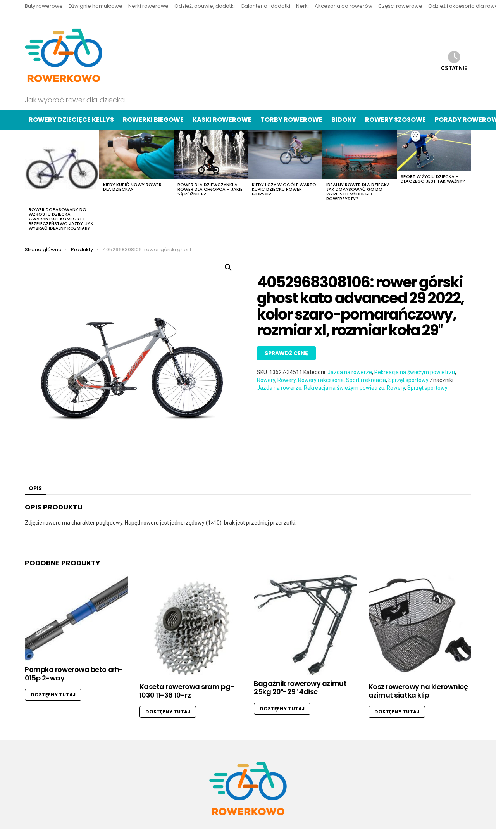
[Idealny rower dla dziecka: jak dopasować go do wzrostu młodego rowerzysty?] (359, 154)
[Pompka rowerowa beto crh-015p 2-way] (76, 618)
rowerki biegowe (153, 119)
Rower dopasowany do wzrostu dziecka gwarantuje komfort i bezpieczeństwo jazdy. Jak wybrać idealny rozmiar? (61, 218)
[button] (228, 268)
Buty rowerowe (44, 6)
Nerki (302, 6)
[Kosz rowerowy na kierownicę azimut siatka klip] (420, 626)
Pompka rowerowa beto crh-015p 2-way (74, 674)
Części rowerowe (400, 6)
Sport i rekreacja (366, 380)
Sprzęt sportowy (408, 380)
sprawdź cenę (286, 353)
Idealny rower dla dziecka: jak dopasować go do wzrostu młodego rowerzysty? (358, 191)
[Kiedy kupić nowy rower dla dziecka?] (136, 154)
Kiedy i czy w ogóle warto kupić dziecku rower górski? (284, 189)
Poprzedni (29, 182)
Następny (467, 182)
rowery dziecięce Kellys (71, 119)
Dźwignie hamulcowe (95, 6)
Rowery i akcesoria (321, 380)
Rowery (266, 380)
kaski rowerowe (222, 119)
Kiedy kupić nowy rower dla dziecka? (132, 186)
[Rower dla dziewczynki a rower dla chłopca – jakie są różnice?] (211, 154)
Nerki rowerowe (148, 6)
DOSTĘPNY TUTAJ (53, 694)
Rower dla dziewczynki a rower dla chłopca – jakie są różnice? (210, 189)
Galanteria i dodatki (265, 6)
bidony (343, 119)
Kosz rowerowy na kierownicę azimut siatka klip (418, 691)
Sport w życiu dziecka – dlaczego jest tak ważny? (433, 178)
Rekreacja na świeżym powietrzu (414, 372)
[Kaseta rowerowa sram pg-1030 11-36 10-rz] (191, 626)
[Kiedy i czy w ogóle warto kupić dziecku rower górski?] (285, 154)
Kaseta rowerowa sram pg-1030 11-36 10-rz (187, 691)
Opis (35, 488)
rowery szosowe (395, 119)
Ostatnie (454, 68)
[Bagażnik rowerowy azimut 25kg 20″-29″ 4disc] (305, 625)
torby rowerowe (291, 119)
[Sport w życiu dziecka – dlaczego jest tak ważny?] (434, 150)
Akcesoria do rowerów (343, 6)
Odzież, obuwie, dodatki (204, 6)
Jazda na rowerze (349, 372)
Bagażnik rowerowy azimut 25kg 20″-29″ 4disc (300, 688)
